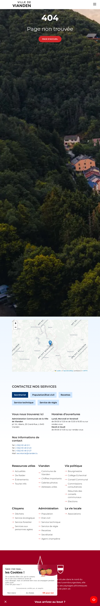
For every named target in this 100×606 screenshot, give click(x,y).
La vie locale (73, 508)
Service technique (23, 402)
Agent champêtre (50, 539)
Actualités (20, 471)
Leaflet (58, 371)
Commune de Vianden (48, 473)
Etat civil (45, 518)
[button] (50, 343)
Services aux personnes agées (24, 528)
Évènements (22, 479)
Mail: (25, 453)
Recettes (65, 395)
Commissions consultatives (75, 485)
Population (47, 514)
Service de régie (48, 402)
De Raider (20, 475)
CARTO (85, 371)
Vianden (44, 465)
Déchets (19, 514)
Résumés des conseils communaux (75, 494)
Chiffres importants (51, 478)
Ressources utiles (23, 465)
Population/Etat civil (43, 395)
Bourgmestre (75, 471)
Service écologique (25, 518)
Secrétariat (20, 395)
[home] (16, 4)
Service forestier (23, 522)
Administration (48, 508)
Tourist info (20, 484)
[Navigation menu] (95, 4)
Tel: (21, 445)
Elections (72, 501)
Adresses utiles (49, 487)
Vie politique (73, 465)
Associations (74, 514)
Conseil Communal (78, 479)
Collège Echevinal (77, 475)
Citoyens (18, 508)
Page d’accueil (50, 39)
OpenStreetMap (68, 371)
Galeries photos (49, 482)
